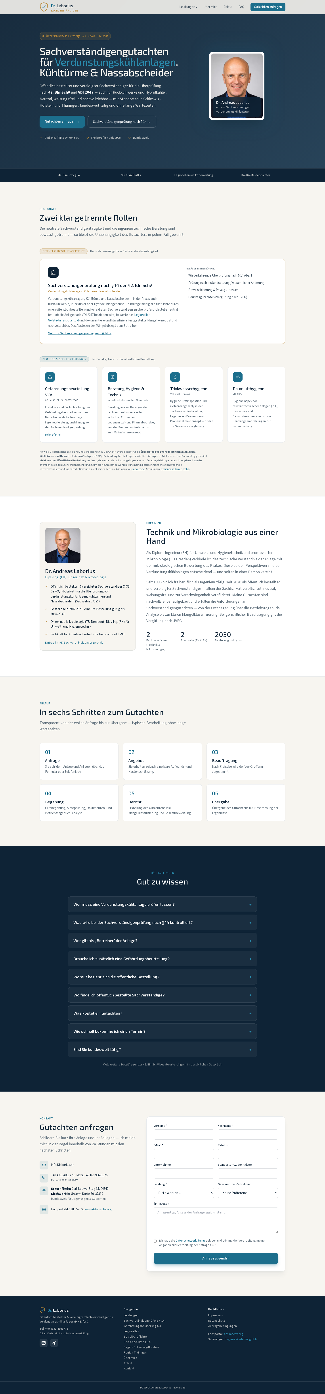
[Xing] (54, 1343)
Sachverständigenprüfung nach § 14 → (122, 121)
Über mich (210, 7)
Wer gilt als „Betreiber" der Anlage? (162, 940)
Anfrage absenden (215, 1258)
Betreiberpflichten (136, 1336)
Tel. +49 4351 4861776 (54, 1329)
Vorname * (160, 1126)
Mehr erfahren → (55, 435)
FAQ (241, 7)
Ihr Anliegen (161, 1204)
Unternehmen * (164, 1165)
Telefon (223, 1145)
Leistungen (188, 7)
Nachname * (225, 1126)
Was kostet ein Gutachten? (162, 1013)
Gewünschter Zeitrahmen (234, 1184)
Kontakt (129, 1368)
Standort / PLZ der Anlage (235, 1165)
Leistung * (160, 1184)
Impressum (215, 1315)
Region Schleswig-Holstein (141, 1347)
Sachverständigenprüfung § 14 (144, 1321)
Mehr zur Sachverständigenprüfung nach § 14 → (79, 333)
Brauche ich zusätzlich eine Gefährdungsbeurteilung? (162, 958)
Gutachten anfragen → (62, 121)
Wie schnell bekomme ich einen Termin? (162, 1031)
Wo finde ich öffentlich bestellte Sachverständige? (162, 994)
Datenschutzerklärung (190, 1240)
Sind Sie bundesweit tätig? (162, 1049)
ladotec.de (138, 469)
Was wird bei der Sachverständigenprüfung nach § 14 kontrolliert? (162, 922)
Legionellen (131, 1331)
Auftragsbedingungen (222, 1326)
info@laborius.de (62, 1165)
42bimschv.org (233, 1334)
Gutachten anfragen (268, 7)
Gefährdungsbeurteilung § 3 (142, 1326)
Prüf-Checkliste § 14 (137, 1342)
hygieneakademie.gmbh (175, 469)
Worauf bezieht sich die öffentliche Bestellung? (162, 976)
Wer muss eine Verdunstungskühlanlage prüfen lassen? (162, 904)
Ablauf (228, 7)
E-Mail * (158, 1145)
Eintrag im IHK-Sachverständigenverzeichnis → (76, 642)
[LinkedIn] (44, 1343)
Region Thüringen (135, 1352)
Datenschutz (216, 1321)
